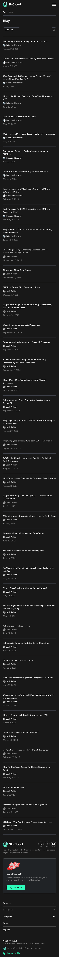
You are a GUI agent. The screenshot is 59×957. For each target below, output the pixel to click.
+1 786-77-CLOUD (10, 941)
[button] (53, 4)
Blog (11, 12)
